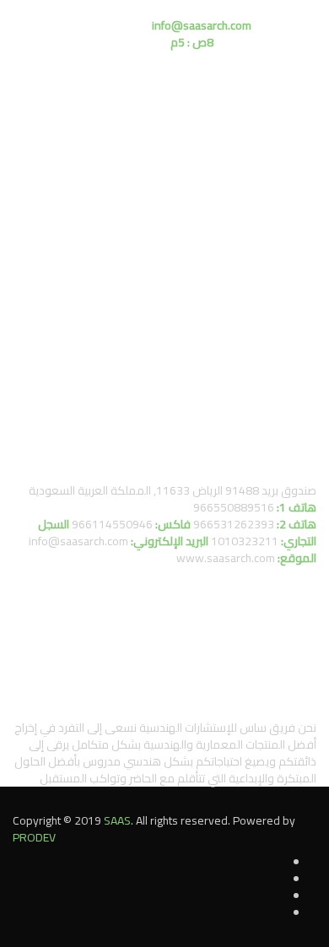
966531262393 (233, 524)
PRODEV (34, 837)
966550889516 (233, 507)
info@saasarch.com (78, 541)
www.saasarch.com (225, 558)
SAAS (117, 820)
